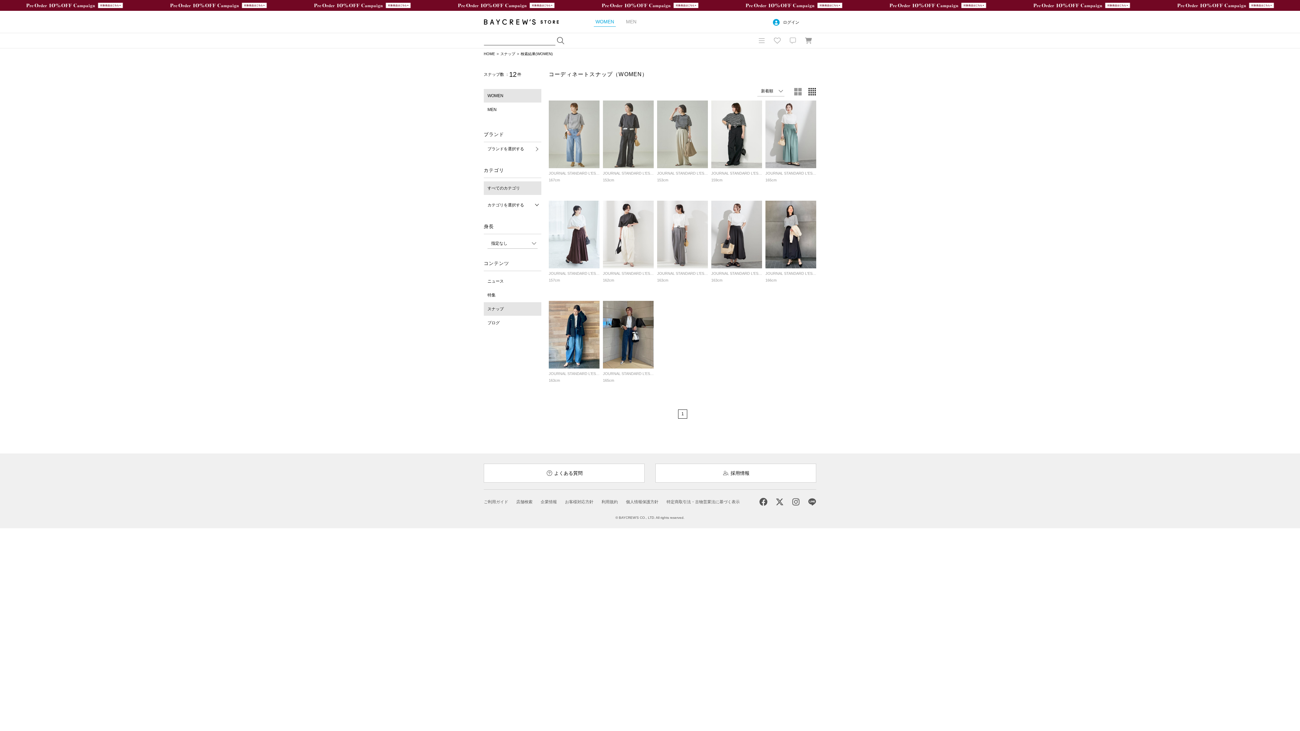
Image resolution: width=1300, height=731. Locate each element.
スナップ (507, 54)
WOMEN (495, 95)
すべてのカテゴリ (504, 188)
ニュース (496, 281)
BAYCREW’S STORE (526, 22)
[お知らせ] (793, 40)
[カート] (808, 40)
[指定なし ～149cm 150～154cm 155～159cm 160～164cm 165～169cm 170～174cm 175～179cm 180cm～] (513, 243)
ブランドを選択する (506, 149)
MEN (492, 109)
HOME (489, 54)
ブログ (494, 322)
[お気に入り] (777, 40)
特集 (492, 295)
